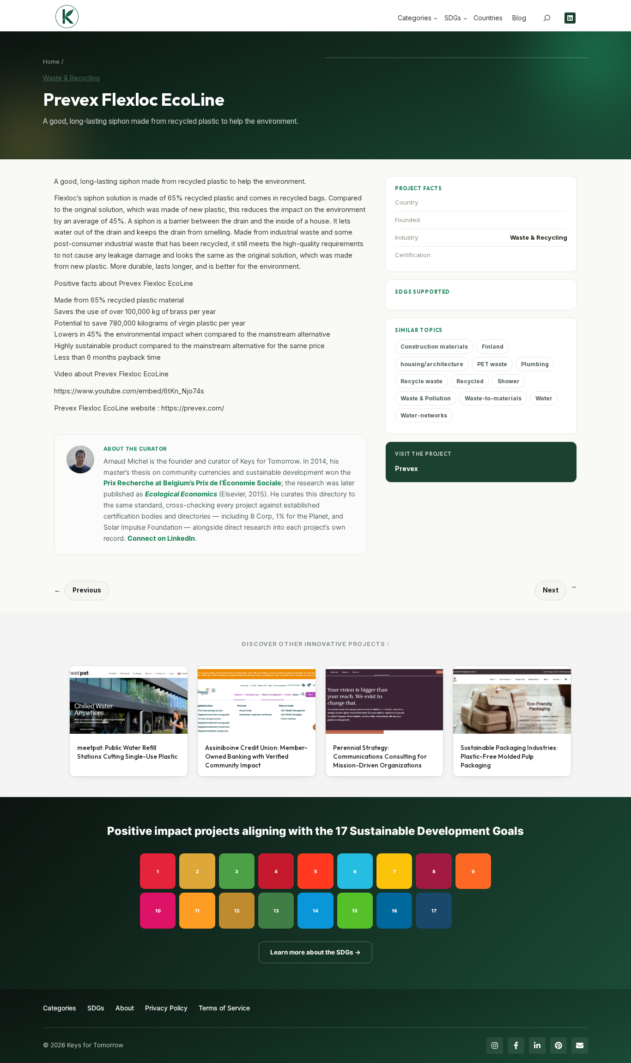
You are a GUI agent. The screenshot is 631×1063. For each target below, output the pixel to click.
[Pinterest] (558, 1045)
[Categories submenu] (435, 18)
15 (355, 910)
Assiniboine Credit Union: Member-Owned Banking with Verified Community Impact (256, 756)
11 (197, 910)
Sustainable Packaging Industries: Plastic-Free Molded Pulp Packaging (509, 756)
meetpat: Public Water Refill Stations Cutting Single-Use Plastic (127, 752)
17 (434, 910)
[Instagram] (494, 1045)
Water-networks (423, 415)
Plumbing (535, 364)
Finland (493, 346)
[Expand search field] (547, 18)
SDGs (95, 1008)
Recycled (470, 381)
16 (394, 910)
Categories (59, 1008)
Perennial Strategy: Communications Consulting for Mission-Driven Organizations (380, 756)
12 (236, 910)
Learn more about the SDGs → (315, 952)
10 (158, 910)
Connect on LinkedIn (161, 538)
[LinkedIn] (537, 1045)
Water (543, 398)
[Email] (579, 1045)
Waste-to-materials (493, 398)
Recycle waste (421, 381)
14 (315, 910)
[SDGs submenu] (465, 18)
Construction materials (434, 346)
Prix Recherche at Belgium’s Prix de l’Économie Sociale (192, 483)
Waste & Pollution (425, 398)
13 (276, 910)
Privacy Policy (166, 1008)
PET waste (492, 364)
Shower (509, 381)
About (124, 1008)
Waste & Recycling (71, 78)
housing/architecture (431, 364)
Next (550, 590)
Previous (87, 590)
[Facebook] (516, 1045)
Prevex (406, 468)
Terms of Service (224, 1008)
